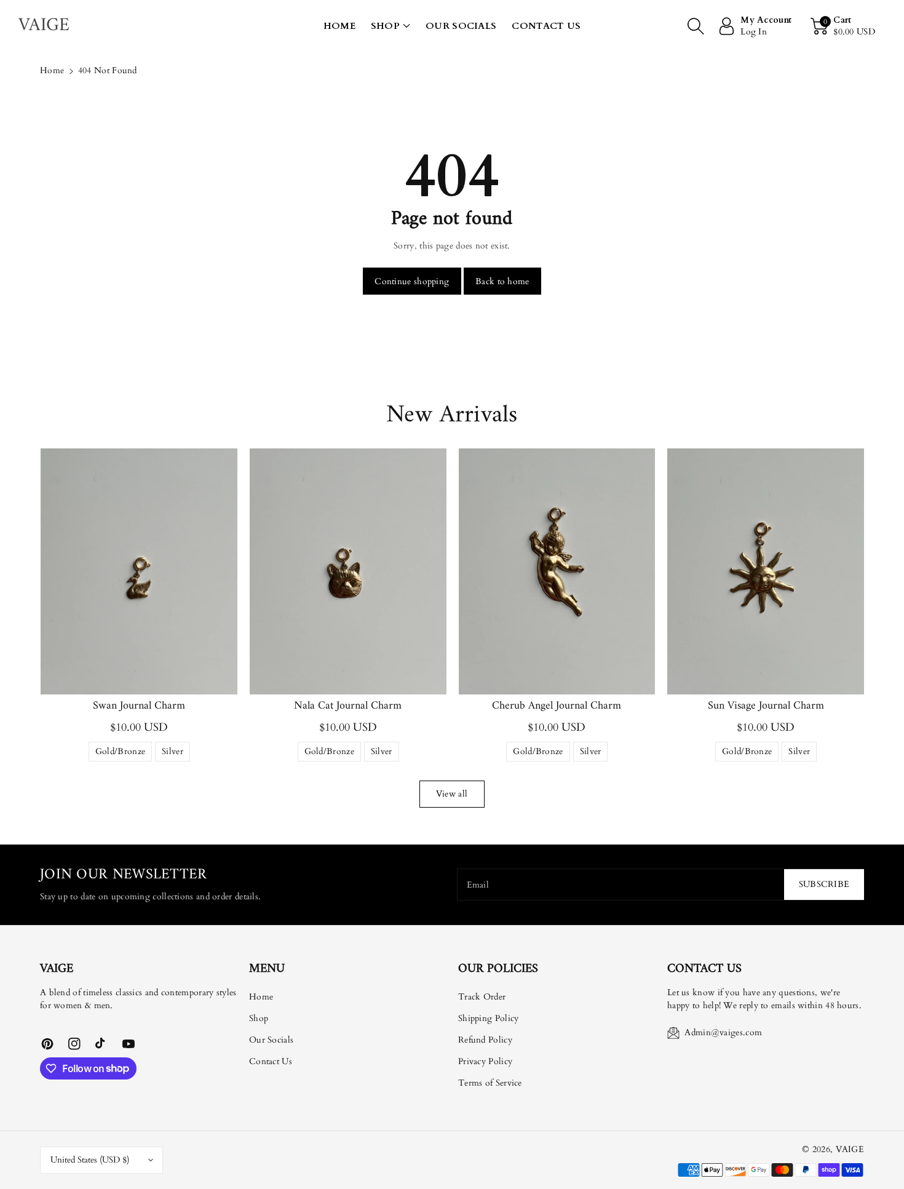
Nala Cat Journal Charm (348, 705)
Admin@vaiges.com (723, 1032)
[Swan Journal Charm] (139, 571)
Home (52, 70)
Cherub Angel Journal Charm (556, 705)
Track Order (482, 997)
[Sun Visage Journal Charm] (765, 571)
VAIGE (850, 1149)
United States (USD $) (89, 1160)
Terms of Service (490, 1083)
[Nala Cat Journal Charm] (348, 571)
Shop (385, 26)
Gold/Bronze (120, 754)
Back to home (502, 281)
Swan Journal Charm (139, 705)
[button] (390, 26)
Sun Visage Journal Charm (766, 705)
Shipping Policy (488, 1018)
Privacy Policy (485, 1061)
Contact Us (270, 1061)
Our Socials (271, 1040)
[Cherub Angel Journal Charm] (557, 571)
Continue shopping (412, 281)
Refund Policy (485, 1040)
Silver (172, 754)
